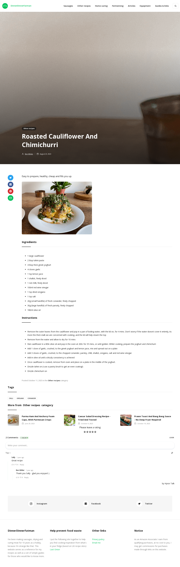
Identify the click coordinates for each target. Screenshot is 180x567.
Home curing (101, 6)
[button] (145, 6)
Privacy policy (98, 539)
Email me (96, 542)
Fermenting (117, 6)
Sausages (68, 6)
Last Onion (55, 549)
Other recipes (84, 6)
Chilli (11, 398)
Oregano (20, 398)
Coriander (32, 398)
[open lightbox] (58, 209)
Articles (131, 6)
